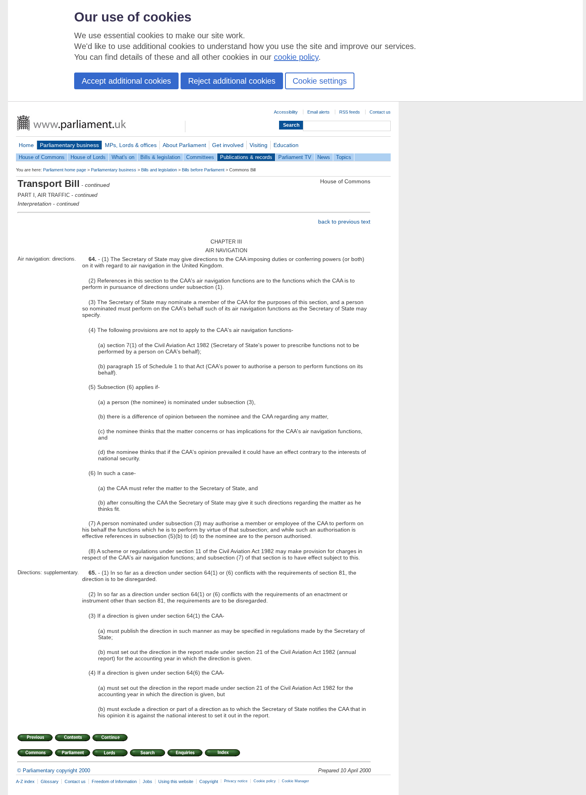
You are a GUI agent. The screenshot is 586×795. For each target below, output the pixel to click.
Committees (200, 157)
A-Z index (25, 781)
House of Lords (88, 157)
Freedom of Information (114, 781)
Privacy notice (236, 781)
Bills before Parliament (203, 169)
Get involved (228, 145)
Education (286, 145)
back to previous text (344, 221)
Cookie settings (320, 81)
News (323, 157)
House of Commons (42, 157)
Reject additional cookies (231, 81)
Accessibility (286, 112)
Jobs (147, 781)
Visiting (258, 145)
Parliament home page (64, 169)
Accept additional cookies (126, 81)
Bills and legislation (159, 169)
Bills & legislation (160, 157)
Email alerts (318, 112)
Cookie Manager (295, 781)
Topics (343, 157)
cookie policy (296, 57)
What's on (123, 157)
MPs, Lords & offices (131, 145)
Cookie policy (265, 781)
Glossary (50, 781)
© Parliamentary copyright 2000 (53, 770)
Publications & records (246, 157)
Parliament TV (294, 157)
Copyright (208, 781)
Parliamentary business (69, 145)
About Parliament (184, 145)
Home (26, 145)
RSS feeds (349, 112)
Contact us (380, 112)
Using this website (175, 781)
